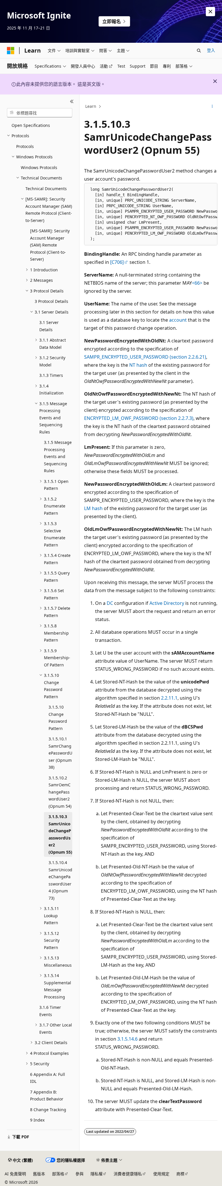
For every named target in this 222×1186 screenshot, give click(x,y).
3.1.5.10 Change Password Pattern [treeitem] (58, 717)
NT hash (138, 365)
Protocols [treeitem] (25, 146)
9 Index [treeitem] (37, 1120)
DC (110, 603)
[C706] (117, 262)
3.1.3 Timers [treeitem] (51, 375)
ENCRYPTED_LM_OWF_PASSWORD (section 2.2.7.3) (138, 418)
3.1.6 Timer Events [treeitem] (50, 1011)
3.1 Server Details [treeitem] (49, 326)
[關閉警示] (210, 11)
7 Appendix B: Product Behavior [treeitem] (46, 1095)
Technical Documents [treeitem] (46, 188)
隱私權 (96, 1173)
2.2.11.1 (169, 698)
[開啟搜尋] (199, 50)
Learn (90, 106)
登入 (211, 50)
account (178, 320)
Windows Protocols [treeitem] (39, 167)
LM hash (93, 508)
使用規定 (161, 1173)
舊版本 (39, 1173)
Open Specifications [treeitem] (31, 125)
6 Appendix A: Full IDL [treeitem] (47, 1078)
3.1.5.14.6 (127, 1039)
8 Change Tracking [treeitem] (48, 1109)
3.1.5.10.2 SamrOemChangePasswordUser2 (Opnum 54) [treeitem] (60, 792)
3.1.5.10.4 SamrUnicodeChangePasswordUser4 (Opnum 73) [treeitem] (60, 880)
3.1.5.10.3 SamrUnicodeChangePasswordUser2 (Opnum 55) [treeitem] (60, 834)
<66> (197, 283)
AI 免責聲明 (15, 1173)
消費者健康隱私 (128, 1173)
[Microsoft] (10, 50)
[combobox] (39, 112)
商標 (180, 1173)
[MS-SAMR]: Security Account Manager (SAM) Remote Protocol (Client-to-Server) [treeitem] (50, 245)
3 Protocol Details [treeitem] (51, 301)
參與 (79, 1173)
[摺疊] (72, 101)
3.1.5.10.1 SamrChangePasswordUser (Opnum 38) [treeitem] (60, 753)
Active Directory (166, 603)
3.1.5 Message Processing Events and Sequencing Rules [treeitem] (58, 456)
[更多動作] (212, 106)
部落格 (58, 1173)
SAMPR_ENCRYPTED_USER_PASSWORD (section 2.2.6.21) (145, 357)
